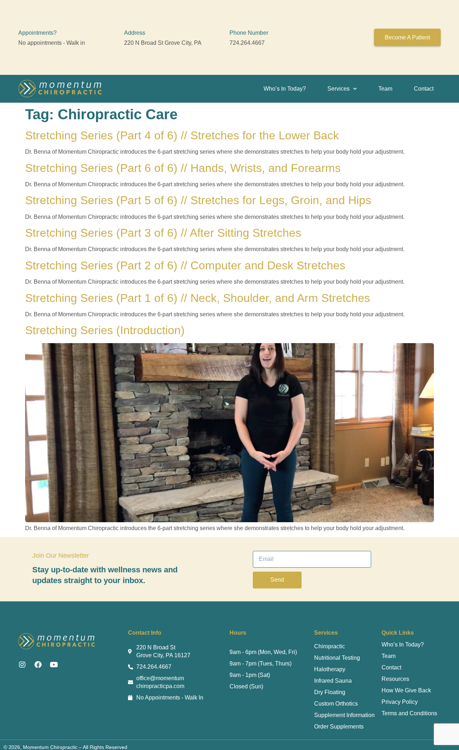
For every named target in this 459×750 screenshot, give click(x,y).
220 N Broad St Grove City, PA (163, 43)
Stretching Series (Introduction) (105, 330)
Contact (424, 89)
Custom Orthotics (336, 704)
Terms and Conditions (409, 713)
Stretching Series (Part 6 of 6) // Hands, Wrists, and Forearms (183, 168)
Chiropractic (329, 646)
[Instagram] (22, 664)
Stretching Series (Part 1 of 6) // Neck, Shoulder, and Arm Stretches (197, 298)
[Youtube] (53, 664)
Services (338, 89)
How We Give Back (406, 690)
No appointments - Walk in (51, 43)
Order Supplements (339, 726)
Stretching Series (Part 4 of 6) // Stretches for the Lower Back (182, 135)
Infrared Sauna (333, 681)
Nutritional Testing (337, 658)
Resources (395, 679)
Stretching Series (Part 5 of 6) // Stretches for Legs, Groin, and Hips (198, 200)
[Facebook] (38, 664)
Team (385, 89)
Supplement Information (344, 715)
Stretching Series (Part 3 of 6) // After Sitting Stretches (163, 232)
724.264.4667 (247, 43)
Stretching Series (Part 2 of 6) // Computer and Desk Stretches (185, 265)
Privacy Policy (400, 702)
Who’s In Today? (285, 89)
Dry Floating (329, 692)
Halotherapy (329, 669)
